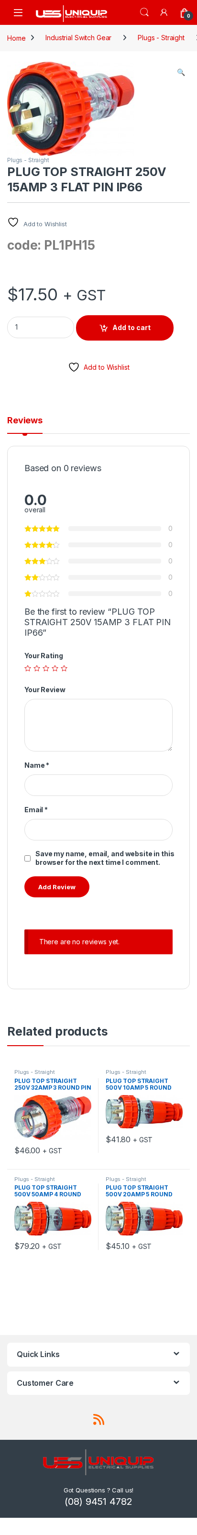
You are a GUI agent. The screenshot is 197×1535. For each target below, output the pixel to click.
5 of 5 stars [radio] (64, 668)
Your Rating (43, 656)
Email (36, 810)
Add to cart (131, 327)
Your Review (44, 689)
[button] (181, 72)
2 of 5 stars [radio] (36, 668)
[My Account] (164, 12)
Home (16, 37)
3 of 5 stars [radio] (46, 668)
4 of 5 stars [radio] (55, 668)
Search (144, 12)
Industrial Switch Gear (78, 37)
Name (36, 765)
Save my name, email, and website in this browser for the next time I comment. (104, 858)
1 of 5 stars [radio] (27, 668)
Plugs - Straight (161, 37)
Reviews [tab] (25, 420)
